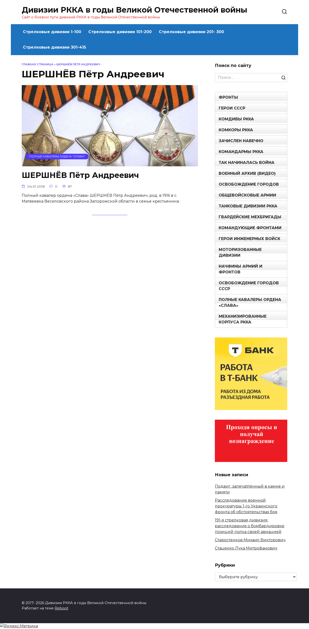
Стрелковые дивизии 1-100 (52, 31)
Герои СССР (232, 108)
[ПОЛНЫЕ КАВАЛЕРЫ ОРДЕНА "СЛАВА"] (110, 163)
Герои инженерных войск (249, 238)
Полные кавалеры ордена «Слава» (250, 302)
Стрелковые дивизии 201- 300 (191, 31)
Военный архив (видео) (247, 173)
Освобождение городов (249, 184)
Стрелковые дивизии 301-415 (54, 47)
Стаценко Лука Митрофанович (246, 548)
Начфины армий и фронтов (240, 269)
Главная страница (37, 64)
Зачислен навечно (241, 141)
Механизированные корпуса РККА (243, 319)
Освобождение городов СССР (249, 286)
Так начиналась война (246, 162)
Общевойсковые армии (247, 195)
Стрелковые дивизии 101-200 (120, 31)
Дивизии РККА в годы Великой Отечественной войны (134, 10)
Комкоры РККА (236, 130)
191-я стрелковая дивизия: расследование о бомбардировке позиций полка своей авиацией (249, 526)
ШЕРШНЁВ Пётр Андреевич (80, 175)
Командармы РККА (241, 151)
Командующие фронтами (250, 228)
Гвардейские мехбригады (250, 217)
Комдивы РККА (236, 119)
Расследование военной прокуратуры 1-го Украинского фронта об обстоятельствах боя (246, 506)
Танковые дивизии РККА (248, 206)
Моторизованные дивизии (240, 252)
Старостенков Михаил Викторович (250, 540)
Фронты (228, 97)
